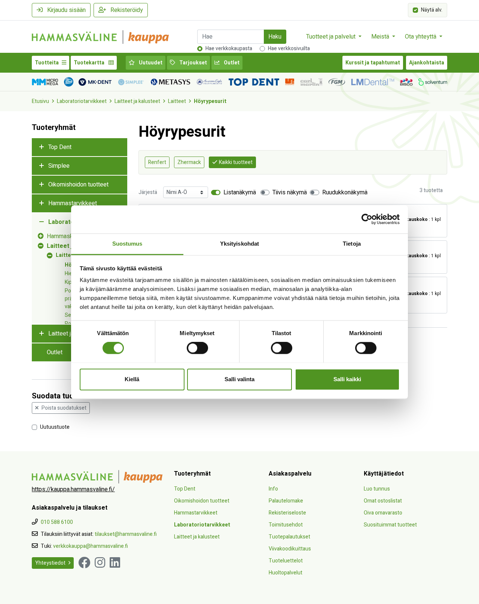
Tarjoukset (192, 63)
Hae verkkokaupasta (228, 48)
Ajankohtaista (426, 63)
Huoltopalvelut (285, 573)
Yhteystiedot (50, 563)
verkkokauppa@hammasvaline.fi (90, 546)
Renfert (157, 162)
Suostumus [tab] (127, 243)
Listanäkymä (239, 192)
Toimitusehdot (286, 525)
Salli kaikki (347, 379)
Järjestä (147, 192)
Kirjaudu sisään (66, 10)
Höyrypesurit (210, 101)
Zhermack (189, 162)
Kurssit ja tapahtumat (372, 63)
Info (273, 489)
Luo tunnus (377, 489)
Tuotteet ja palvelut (331, 36)
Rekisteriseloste (287, 513)
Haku (274, 36)
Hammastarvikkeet (72, 203)
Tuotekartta (90, 63)
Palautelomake (286, 501)
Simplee (59, 165)
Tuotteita (47, 63)
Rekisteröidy (126, 10)
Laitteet (177, 101)
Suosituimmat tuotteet (390, 525)
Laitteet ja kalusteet (137, 101)
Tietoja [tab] (352, 243)
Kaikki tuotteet (236, 162)
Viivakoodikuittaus (290, 549)
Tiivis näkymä (289, 192)
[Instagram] (100, 563)
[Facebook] (84, 563)
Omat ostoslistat (383, 501)
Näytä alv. (431, 9)
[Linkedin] (115, 563)
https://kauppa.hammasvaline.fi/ (73, 489)
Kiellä (132, 379)
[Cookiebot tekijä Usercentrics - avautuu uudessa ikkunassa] (367, 219)
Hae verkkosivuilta (289, 48)
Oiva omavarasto (383, 513)
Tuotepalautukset (289, 537)
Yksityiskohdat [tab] (239, 243)
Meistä (381, 36)
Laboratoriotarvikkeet (82, 101)
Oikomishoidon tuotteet (78, 184)
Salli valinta (239, 379)
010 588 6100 (57, 522)
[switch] (197, 348)
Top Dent (59, 147)
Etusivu (40, 101)
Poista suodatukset (64, 408)
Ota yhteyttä (421, 36)
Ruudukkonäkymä (344, 192)
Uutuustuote (55, 426)
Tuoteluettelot (286, 561)
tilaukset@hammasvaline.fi (126, 534)
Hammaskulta (64, 236)
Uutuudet (150, 63)
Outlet (231, 63)
